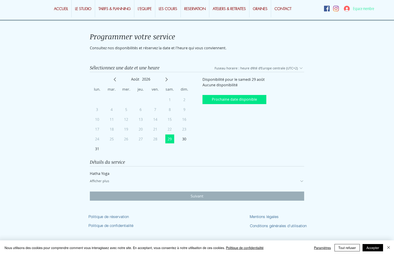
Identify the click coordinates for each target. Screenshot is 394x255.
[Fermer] (388, 247)
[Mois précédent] (115, 79)
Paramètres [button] (322, 247)
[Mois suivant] (166, 79)
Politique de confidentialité (245, 247)
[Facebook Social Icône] (327, 8)
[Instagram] (336, 8)
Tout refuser (347, 247)
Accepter (372, 247)
